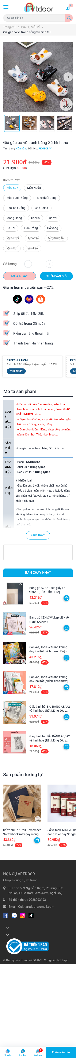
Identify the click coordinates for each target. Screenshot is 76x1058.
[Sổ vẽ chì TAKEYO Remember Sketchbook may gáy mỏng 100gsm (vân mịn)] (22, 803)
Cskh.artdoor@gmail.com (36, 907)
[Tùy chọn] (66, 598)
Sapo (65, 960)
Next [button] (68, 77)
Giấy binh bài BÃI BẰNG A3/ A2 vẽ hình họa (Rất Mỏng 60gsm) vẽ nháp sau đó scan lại (49, 710)
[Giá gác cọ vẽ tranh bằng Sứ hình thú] (38, 77)
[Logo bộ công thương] (27, 946)
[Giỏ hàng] (67, 7)
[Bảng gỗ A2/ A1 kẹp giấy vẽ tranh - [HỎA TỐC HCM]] (14, 593)
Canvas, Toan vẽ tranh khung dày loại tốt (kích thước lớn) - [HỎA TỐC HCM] (48, 651)
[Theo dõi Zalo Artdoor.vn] (14, 915)
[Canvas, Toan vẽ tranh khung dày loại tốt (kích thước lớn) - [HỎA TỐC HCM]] (14, 653)
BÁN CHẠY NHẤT (38, 573)
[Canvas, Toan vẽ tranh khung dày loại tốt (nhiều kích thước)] (14, 682)
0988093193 (37, 900)
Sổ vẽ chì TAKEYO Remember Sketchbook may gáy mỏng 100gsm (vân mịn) (22, 834)
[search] (69, 18)
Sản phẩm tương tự (22, 774)
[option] (38, 77)
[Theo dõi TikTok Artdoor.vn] (31, 915)
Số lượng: (10, 264)
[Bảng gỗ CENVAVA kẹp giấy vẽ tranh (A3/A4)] (14, 623)
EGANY (37, 960)
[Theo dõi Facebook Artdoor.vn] (5, 915)
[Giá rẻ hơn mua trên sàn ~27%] (29, 299)
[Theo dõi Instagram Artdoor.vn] (22, 915)
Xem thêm (38, 535)
